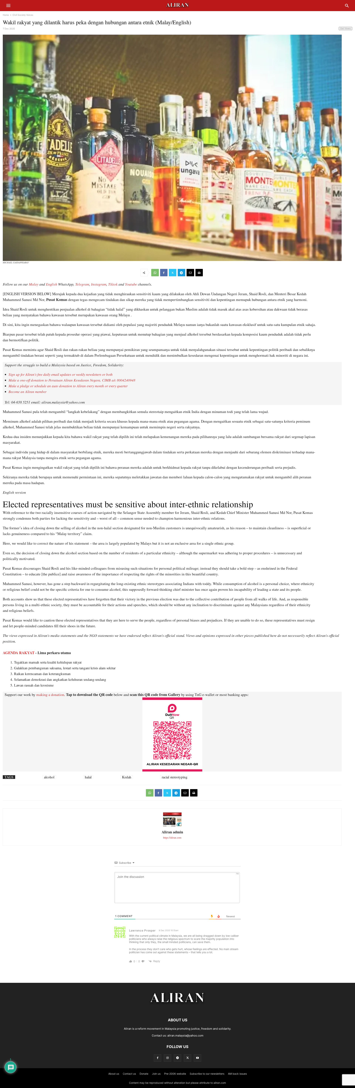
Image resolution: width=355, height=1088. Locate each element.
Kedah (126, 777)
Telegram (82, 284)
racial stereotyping (174, 777)
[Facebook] (164, 272)
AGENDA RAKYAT (18, 652)
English (51, 284)
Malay (33, 284)
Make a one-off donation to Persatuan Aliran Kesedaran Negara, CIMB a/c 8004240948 (72, 380)
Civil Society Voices (23, 15)
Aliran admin (172, 832)
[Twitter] (172, 272)
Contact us (129, 1073)
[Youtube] (197, 1058)
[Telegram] (181, 272)
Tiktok (113, 284)
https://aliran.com (172, 837)
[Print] (199, 272)
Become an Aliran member (27, 391)
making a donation (50, 694)
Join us (156, 1073)
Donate (144, 1073)
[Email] (190, 272)
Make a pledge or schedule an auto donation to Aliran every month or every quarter (68, 386)
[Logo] (177, 1009)
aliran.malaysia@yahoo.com (185, 1035)
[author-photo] (172, 825)
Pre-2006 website (175, 1073)
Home (6, 15)
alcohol (49, 777)
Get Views (345, 28)
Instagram (98, 284)
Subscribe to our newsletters (207, 1073)
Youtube (131, 284)
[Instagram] (167, 1058)
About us (113, 1073)
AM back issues (237, 1073)
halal (88, 777)
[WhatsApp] (155, 272)
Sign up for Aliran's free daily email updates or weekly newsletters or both (61, 374)
